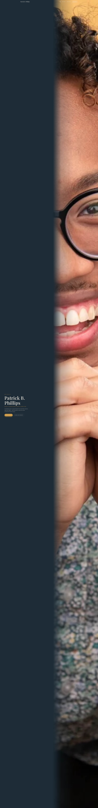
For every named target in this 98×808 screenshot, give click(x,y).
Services (69, 1)
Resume (64, 1)
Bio (60, 1)
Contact (75, 1)
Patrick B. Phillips (25, 1)
